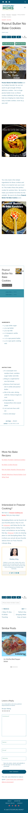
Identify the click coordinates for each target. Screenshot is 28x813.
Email (4, 750)
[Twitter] (12, 573)
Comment (6, 716)
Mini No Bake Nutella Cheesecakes (13, 469)
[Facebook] (3, 2)
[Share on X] (14, 37)
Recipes (8, 14)
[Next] (24, 648)
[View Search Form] (25, 2)
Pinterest (11, 533)
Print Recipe (21, 43)
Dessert (14, 14)
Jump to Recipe (9, 43)
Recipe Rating (6, 708)
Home (3, 14)
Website (5, 758)
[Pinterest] (9, 2)
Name (4, 742)
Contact (19, 803)
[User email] (18, 573)
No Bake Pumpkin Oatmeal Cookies (13, 460)
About (9, 800)
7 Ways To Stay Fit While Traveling (7, 613)
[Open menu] (24, 7)
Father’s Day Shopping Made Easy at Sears (21, 613)
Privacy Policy (10, 803)
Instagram (7, 525)
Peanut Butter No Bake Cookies (11, 602)
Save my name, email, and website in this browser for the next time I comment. (14, 765)
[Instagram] (6, 2)
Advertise (17, 800)
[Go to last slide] (3, 648)
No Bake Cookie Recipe (9, 464)
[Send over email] (19, 37)
